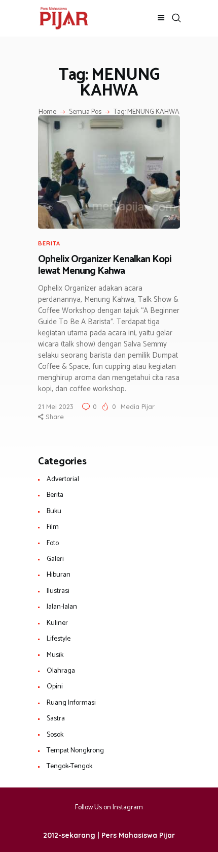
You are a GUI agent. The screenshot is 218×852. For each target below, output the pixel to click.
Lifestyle (58, 639)
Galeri (55, 559)
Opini (55, 686)
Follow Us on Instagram (109, 807)
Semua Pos (85, 112)
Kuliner (57, 623)
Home (47, 112)
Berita (49, 243)
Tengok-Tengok (69, 766)
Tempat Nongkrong (75, 750)
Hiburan (58, 575)
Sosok (55, 735)
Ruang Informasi (71, 703)
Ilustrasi (58, 591)
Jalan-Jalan (62, 607)
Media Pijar (138, 406)
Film (53, 527)
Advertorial (63, 479)
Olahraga (61, 671)
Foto (53, 543)
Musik (55, 655)
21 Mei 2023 (56, 406)
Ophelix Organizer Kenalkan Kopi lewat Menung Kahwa (104, 265)
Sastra (56, 718)
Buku (54, 511)
